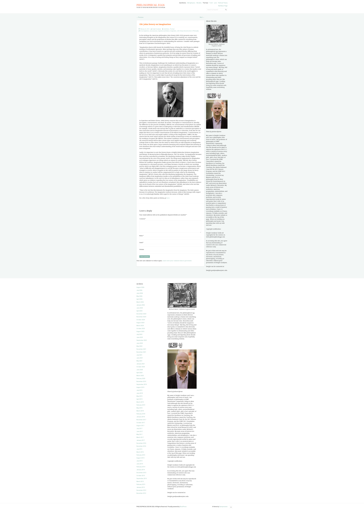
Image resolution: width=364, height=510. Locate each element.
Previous (139, 17)
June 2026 (139, 293)
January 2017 (140, 440)
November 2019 (141, 381)
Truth (211, 3)
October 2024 (140, 319)
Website (141, 249)
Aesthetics (182, 3)
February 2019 (140, 405)
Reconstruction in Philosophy (191, 31)
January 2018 (140, 417)
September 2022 (141, 340)
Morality (199, 3)
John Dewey (180, 31)
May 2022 (139, 346)
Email (141, 242)
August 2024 (140, 322)
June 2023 (139, 337)
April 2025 (139, 311)
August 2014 (140, 458)
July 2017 (139, 428)
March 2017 (140, 437)
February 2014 (140, 467)
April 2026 (139, 299)
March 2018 (140, 411)
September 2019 (141, 384)
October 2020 (140, 367)
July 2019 (139, 390)
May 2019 (139, 396)
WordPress (183, 506)
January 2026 (140, 305)
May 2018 (139, 408)
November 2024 (141, 317)
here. (168, 198)
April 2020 (139, 372)
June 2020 (139, 369)
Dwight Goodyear (156, 29)
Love (215, 3)
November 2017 (141, 419)
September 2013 (141, 478)
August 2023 (140, 331)
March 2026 (140, 302)
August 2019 (140, 387)
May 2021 (139, 361)
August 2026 (140, 287)
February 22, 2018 (144, 29)
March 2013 (140, 481)
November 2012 (141, 493)
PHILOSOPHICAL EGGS (150, 5)
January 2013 (140, 487)
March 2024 (140, 325)
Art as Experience (144, 31)
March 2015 (140, 452)
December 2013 (141, 472)
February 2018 (140, 414)
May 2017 (139, 434)
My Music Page (223, 6)
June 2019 (139, 393)
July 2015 (139, 449)
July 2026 (139, 290)
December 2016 (141, 443)
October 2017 (140, 422)
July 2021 (139, 355)
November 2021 (141, 352)
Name (141, 235)
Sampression (223, 506)
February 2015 (140, 455)
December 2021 (141, 349)
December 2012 (141, 490)
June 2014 (139, 464)
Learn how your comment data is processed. (177, 260)
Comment (142, 219)
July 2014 (139, 461)
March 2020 (140, 375)
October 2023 (140, 328)
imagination (173, 31)
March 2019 (140, 402)
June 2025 (139, 308)
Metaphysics (191, 3)
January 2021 (140, 364)
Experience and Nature (163, 31)
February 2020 (140, 378)
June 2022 (139, 343)
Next (202, 17)
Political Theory (223, 3)
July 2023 (139, 334)
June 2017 (139, 431)
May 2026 (139, 296)
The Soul (205, 3)
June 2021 (139, 358)
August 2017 (140, 425)
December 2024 (141, 314)
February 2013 (140, 484)
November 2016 (141, 446)
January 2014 (140, 469)
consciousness (154, 31)
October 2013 (140, 475)
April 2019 (139, 399)
